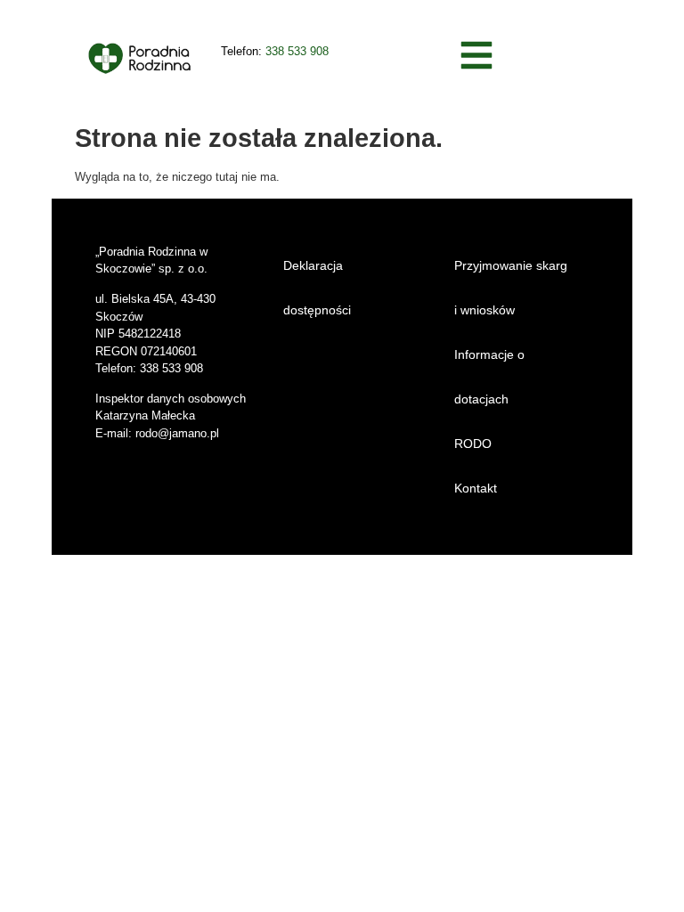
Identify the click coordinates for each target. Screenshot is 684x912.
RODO (473, 443)
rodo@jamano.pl (177, 433)
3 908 (314, 51)
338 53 (282, 51)
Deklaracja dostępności (317, 287)
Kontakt (475, 488)
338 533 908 (171, 368)
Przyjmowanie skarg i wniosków (510, 287)
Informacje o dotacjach (489, 376)
